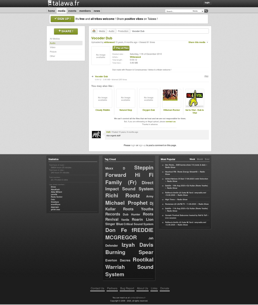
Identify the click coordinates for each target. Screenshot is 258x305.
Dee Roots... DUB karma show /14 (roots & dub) (185, 165)
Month (200, 159)
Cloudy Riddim (102, 110)
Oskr (53, 199)
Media (61, 10)
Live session (170, 218)
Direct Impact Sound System (129, 185)
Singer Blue (114, 224)
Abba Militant (56, 192)
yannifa (54, 194)
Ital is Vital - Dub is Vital (195, 111)
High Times (170, 199)
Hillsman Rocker (171, 110)
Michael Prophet (126, 202)
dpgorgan (55, 207)
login (133, 145)
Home (51, 10)
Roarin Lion (142, 219)
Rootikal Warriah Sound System (129, 266)
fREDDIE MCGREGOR (129, 233)
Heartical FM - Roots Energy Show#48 (181, 171)
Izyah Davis (137, 244)
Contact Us (97, 288)
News (97, 10)
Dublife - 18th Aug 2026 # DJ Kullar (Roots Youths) (186, 185)
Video (52, 47)
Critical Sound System (138, 224)
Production (123, 30)
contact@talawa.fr (137, 297)
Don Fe (116, 230)
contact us (171, 121)
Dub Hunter (131, 214)
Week (192, 159)
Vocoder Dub (101, 76)
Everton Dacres (117, 260)
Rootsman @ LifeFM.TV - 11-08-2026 (180, 204)
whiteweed (109, 42)
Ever (207, 159)
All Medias (55, 38)
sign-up (142, 145)
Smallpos (55, 202)
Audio (52, 42)
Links (154, 288)
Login (207, 2)
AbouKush (55, 189)
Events (72, 10)
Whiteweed (135, 56)
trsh (108, 131)
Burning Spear (129, 252)
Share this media (196, 42)
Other (52, 55)
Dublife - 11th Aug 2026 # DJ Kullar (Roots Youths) (186, 208)
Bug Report (127, 288)
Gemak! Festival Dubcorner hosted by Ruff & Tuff (186, 215)
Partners (112, 288)
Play (206, 76)
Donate (164, 288)
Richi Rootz (122, 195)
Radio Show (170, 167)
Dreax (53, 187)
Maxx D (115, 168)
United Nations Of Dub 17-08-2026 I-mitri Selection (186, 179)
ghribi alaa (55, 209)
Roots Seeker (56, 197)
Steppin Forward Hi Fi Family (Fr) (129, 174)
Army (149, 196)
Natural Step (126, 110)
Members (85, 10)
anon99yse (55, 204)
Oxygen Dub (149, 110)
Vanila (125, 220)
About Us (142, 288)
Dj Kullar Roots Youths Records (129, 209)
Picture (53, 51)
